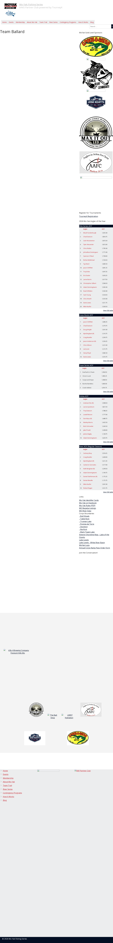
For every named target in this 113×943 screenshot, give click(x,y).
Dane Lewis (87, 303)
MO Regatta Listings (87, 508)
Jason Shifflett (87, 268)
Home (4, 22)
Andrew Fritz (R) (88, 403)
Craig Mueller (87, 337)
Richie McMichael (89, 260)
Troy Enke (86, 272)
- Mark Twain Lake (87, 532)
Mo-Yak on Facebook (88, 503)
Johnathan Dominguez (90, 252)
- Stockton (83, 527)
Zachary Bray (87, 453)
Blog (92, 22)
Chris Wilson (87, 345)
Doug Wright (87, 330)
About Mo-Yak (32, 22)
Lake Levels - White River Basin (92, 542)
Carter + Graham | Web (101, 939)
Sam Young (87, 295)
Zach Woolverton (89, 241)
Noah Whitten (87, 291)
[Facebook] (71, 30)
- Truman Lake (85, 521)
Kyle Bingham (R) (88, 334)
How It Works (83, 22)
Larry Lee (86, 349)
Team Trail (43, 22)
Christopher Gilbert (89, 283)
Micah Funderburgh (89, 233)
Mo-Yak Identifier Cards (89, 500)
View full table (108, 310)
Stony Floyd (87, 353)
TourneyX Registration (88, 216)
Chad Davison (87, 237)
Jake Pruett (86, 430)
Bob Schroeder (88, 426)
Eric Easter (86, 275)
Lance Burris (87, 279)
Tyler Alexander (88, 244)
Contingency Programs (68, 22)
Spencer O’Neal (88, 256)
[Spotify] (74, 30)
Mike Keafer (87, 307)
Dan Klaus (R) (87, 418)
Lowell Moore (87, 415)
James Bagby (87, 434)
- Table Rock (84, 519)
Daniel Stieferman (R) (90, 476)
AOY (103, 229)
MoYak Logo (84, 545)
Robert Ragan (87, 488)
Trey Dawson (87, 411)
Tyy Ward (86, 264)
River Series (53, 22)
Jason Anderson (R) (89, 341)
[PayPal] (73, 30)
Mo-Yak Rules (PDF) (87, 505)
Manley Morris (88, 422)
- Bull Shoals (84, 516)
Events (11, 22)
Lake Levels (84, 540)
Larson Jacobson (88, 407)
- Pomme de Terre (86, 524)
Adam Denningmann (90, 287)
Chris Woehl (87, 299)
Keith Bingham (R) (89, 469)
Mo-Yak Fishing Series (31, 4)
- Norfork (83, 529)
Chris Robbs (87, 248)
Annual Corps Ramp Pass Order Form (94, 548)
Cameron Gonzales (89, 465)
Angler (85, 229)
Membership (20, 22)
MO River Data (85, 511)
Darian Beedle (88, 480)
